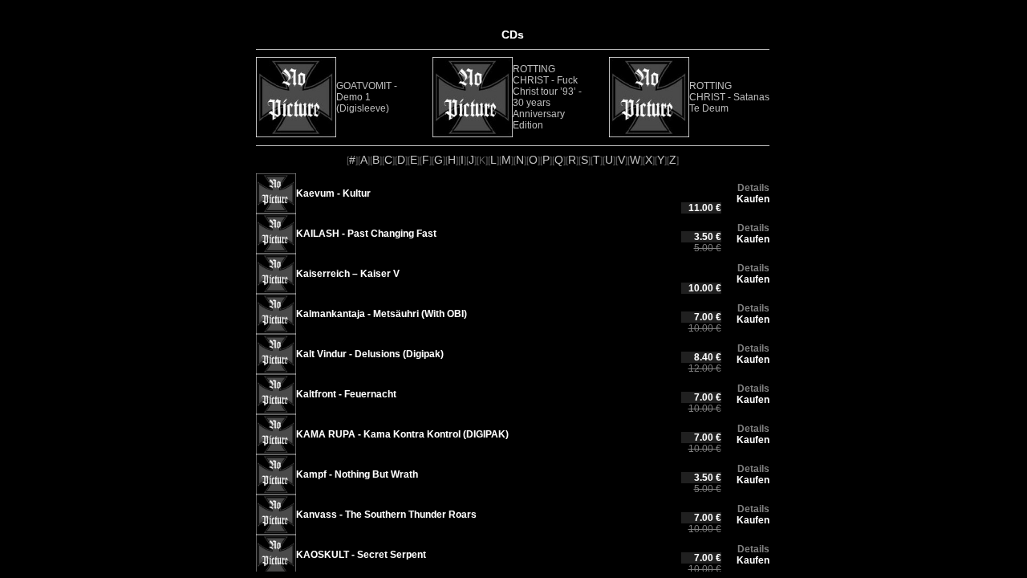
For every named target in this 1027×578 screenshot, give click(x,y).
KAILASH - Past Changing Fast (366, 233)
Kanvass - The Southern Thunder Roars (386, 514)
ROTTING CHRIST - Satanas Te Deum (729, 97)
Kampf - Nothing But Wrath (357, 474)
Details (753, 187)
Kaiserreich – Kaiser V (348, 273)
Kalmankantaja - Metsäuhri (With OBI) (381, 314)
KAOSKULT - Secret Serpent (361, 554)
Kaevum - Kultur (333, 193)
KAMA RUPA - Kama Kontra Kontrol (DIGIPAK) (402, 434)
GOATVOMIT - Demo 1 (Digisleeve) (366, 97)
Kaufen (753, 199)
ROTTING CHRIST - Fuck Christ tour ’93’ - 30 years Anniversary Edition (547, 97)
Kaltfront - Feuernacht (346, 394)
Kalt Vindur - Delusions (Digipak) (370, 354)
